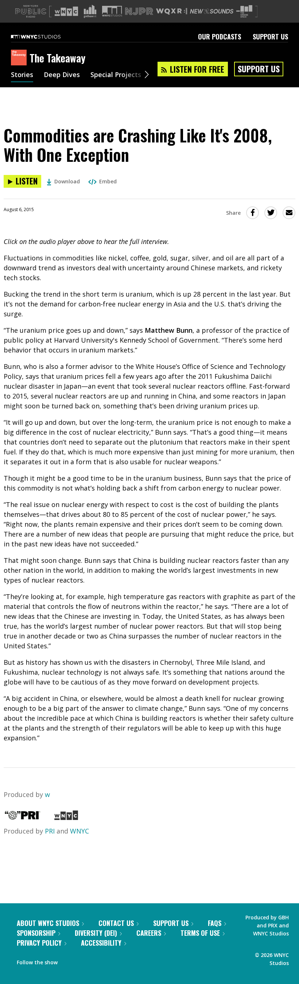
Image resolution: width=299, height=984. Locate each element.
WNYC (79, 831)
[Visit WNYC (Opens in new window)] (66, 11)
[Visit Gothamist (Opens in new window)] (90, 11)
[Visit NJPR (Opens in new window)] (139, 11)
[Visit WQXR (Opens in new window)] (171, 11)
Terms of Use (200, 933)
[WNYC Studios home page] (45, 36)
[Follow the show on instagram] (96, 960)
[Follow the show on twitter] (82, 960)
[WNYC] (66, 817)
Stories (22, 75)
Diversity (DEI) (96, 933)
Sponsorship (36, 933)
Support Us (270, 36)
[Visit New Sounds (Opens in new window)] (211, 11)
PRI (50, 831)
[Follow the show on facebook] (68, 960)
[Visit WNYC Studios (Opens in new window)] (112, 11)
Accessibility (101, 942)
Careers (148, 933)
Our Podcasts (219, 36)
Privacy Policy (39, 942)
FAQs (214, 923)
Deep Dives (62, 75)
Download (67, 181)
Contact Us (116, 923)
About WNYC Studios (48, 923)
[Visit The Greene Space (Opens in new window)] (244, 11)
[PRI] (23, 817)
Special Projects (115, 75)
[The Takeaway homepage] (20, 58)
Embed (108, 181)
